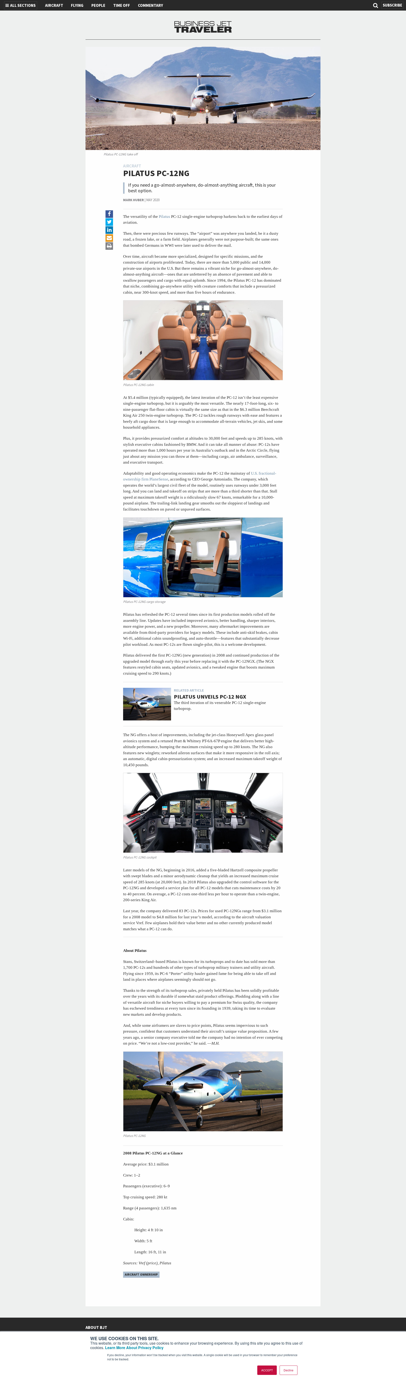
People (98, 5)
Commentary (150, 5)
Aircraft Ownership (141, 1274)
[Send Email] (109, 238)
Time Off (121, 5)
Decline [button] (288, 1370)
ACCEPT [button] (267, 1370)
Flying (77, 5)
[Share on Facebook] (109, 214)
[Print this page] (109, 246)
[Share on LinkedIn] (109, 230)
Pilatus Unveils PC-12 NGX (210, 697)
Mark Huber (133, 200)
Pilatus (165, 216)
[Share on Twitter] (109, 222)
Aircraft (54, 5)
